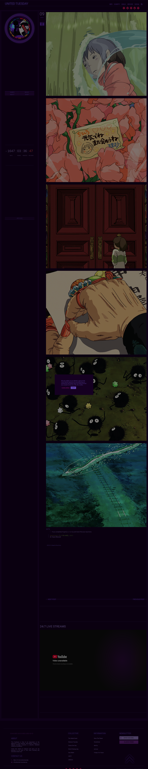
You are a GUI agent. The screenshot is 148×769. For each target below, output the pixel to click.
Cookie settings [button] (66, 387)
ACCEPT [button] (73, 387)
